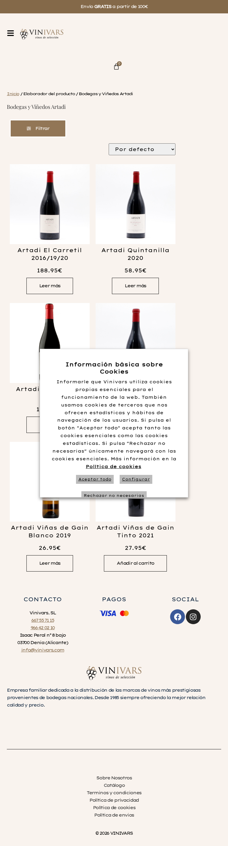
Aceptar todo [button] (94, 479)
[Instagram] (193, 616)
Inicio (13, 93)
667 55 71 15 (42, 620)
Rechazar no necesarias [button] (114, 495)
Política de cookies (113, 466)
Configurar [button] (136, 479)
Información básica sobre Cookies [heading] (114, 368)
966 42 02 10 (43, 627)
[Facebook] (177, 616)
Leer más (49, 285)
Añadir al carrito (135, 563)
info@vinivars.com (42, 650)
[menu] (10, 33)
